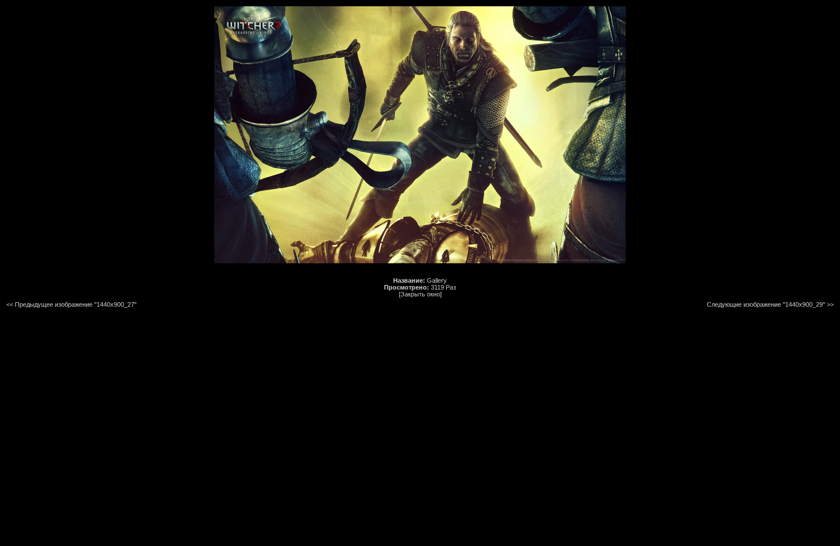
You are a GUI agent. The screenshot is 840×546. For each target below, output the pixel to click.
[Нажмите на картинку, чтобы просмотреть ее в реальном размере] (420, 261)
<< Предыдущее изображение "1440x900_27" (71, 304)
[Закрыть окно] (420, 294)
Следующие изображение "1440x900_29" (766, 304)
